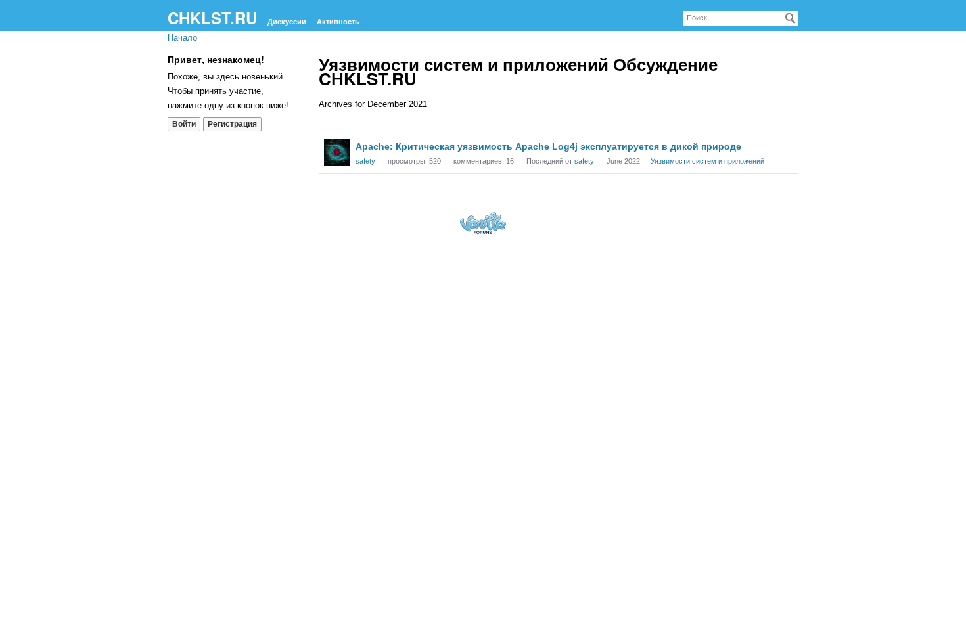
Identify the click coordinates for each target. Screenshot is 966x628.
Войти (184, 124)
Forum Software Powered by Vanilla (483, 223)
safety (365, 161)
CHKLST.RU (212, 18)
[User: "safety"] (337, 152)
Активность (338, 22)
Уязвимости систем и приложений (707, 161)
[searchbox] (740, 18)
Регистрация (232, 124)
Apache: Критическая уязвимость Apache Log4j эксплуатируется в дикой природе (548, 146)
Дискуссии (286, 22)
